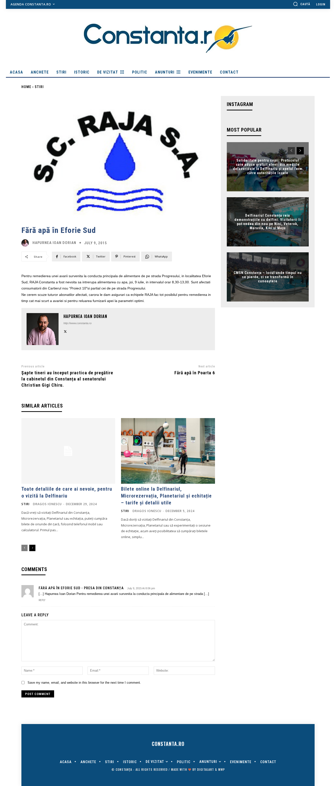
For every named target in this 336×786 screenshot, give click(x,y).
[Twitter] (65, 331)
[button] (301, 3)
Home (26, 87)
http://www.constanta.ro (77, 323)
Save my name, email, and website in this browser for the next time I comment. (84, 682)
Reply (42, 600)
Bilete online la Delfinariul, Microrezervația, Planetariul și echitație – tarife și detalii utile (166, 496)
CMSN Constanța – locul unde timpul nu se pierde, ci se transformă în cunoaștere (268, 277)
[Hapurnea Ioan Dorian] (26, 243)
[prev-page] (24, 548)
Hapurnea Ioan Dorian (54, 243)
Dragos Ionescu (47, 504)
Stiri (39, 87)
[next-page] (32, 548)
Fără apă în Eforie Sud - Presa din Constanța (81, 588)
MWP (221, 769)
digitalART (205, 769)
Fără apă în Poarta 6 (194, 372)
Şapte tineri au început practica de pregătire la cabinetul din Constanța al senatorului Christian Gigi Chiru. (67, 379)
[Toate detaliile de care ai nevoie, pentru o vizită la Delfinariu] (68, 451)
